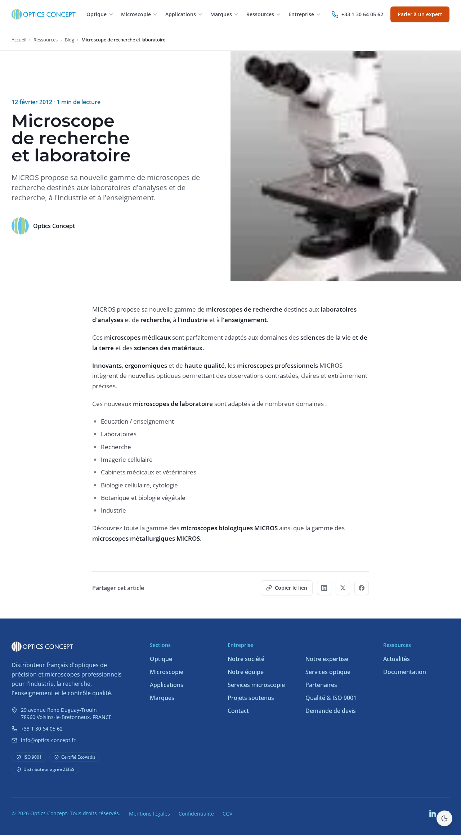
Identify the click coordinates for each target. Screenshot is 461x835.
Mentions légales (149, 813)
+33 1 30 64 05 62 (42, 728)
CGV (227, 813)
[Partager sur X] (343, 588)
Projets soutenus (251, 698)
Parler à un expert (420, 14)
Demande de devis (330, 711)
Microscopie (166, 672)
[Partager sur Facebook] (361, 588)
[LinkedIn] (433, 813)
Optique (161, 659)
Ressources (45, 39)
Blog (69, 39)
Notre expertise (326, 659)
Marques (162, 698)
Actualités (396, 659)
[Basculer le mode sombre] (444, 818)
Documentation (404, 672)
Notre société (246, 659)
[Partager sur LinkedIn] (324, 588)
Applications (166, 685)
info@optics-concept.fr (48, 740)
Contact (238, 711)
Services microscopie (256, 685)
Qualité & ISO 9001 (331, 698)
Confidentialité (196, 813)
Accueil (19, 39)
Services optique (327, 672)
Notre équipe (246, 672)
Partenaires (321, 685)
